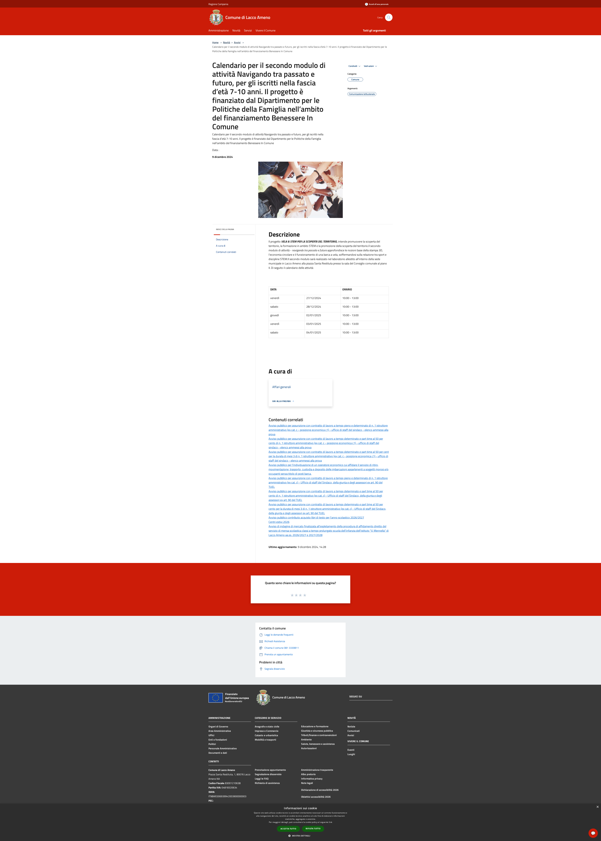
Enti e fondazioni (217, 739)
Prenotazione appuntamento (270, 770)
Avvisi (237, 42)
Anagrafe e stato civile (267, 726)
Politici (212, 744)
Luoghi (351, 754)
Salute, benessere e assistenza (318, 744)
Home (215, 42)
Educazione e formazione (314, 726)
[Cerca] (389, 17)
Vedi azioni (369, 66)
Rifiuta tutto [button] (313, 828)
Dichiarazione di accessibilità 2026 (320, 790)
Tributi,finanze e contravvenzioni (319, 735)
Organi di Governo (218, 726)
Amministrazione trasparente (317, 770)
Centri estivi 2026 (279, 522)
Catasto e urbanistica (266, 735)
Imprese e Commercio (266, 731)
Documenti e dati (217, 753)
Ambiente (306, 739)
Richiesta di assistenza (267, 783)
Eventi (350, 750)
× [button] (597, 807)
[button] (300, 835)
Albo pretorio (308, 774)
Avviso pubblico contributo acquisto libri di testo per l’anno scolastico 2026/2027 (316, 517)
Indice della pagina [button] (225, 229)
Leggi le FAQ (261, 778)
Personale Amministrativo (222, 748)
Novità (226, 42)
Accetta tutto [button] (288, 828)
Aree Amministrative (219, 731)
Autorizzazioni (309, 748)
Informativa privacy (311, 778)
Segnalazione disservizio (268, 774)
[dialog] (300, 822)
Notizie (351, 726)
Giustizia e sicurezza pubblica (317, 731)
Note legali (307, 783)
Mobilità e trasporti (265, 739)
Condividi (353, 66)
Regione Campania (218, 4)
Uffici (211, 735)
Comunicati (353, 731)
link (330, 822)
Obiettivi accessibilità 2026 (316, 797)
